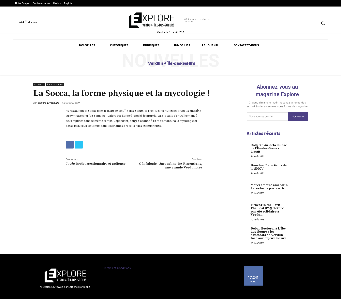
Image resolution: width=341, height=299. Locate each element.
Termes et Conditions (117, 268)
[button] (323, 23)
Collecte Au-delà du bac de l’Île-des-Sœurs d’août (269, 148)
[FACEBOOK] (314, 23)
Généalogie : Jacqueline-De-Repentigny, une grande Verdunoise (170, 165)
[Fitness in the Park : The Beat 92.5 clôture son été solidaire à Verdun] (297, 210)
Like (253, 267)
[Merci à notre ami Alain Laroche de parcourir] (297, 190)
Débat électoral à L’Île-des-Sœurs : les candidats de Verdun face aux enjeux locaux (268, 233)
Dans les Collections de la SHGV (269, 167)
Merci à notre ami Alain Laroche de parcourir (269, 186)
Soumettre (298, 116)
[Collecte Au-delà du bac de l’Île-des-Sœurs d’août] (297, 150)
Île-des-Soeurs (55, 84)
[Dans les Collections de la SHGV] (297, 170)
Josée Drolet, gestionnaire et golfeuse (96, 164)
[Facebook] (70, 145)
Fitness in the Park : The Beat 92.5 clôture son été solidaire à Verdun (267, 210)
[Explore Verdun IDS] (65, 275)
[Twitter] (79, 145)
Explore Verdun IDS (48, 102)
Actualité (39, 84)
